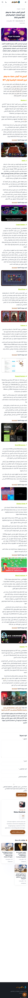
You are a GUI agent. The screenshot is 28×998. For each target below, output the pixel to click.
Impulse (22, 646)
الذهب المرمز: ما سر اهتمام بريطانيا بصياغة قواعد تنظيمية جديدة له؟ (21, 854)
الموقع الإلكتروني (22, 777)
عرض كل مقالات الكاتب (18, 832)
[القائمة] (25, 2)
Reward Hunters (20, 376)
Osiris (23, 160)
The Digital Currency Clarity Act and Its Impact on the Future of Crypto (7, 854)
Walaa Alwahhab (19, 21)
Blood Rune (21, 289)
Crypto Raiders (20, 224)
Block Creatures (20, 575)
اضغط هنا (14, 140)
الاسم (25, 761)
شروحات (18, 9)
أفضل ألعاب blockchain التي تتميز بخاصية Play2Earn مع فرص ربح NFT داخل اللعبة (14, 709)
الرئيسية (23, 9)
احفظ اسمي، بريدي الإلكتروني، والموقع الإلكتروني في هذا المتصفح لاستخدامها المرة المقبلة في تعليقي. (15, 789)
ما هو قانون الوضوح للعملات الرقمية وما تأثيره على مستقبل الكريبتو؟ (21, 876)
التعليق (25, 739)
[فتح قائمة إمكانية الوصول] (25, 995)
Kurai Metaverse (20, 445)
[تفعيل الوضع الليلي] (5, 2)
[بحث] (2, 2)
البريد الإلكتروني (23, 769)
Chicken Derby (20, 503)
